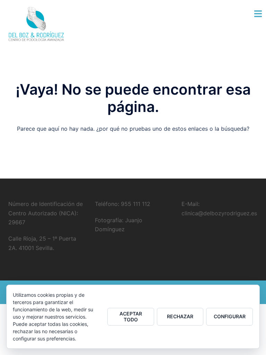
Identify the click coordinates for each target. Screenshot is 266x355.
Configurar (230, 316)
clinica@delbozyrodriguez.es (219, 213)
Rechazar (180, 316)
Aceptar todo (130, 316)
